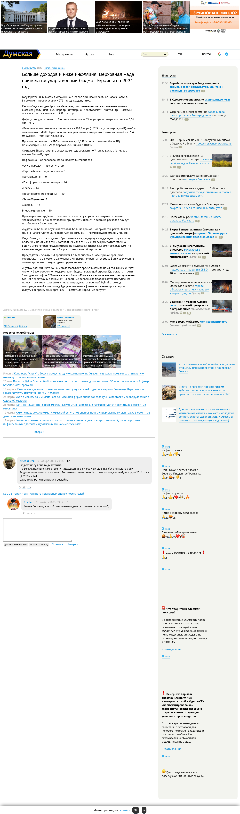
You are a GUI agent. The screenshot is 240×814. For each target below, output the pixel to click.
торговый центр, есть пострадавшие (190, 309)
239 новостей (63, 326)
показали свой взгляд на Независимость (191, 161)
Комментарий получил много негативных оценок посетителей (43, 493)
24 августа (169, 132)
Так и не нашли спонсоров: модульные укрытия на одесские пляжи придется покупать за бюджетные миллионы (74, 406)
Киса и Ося (27, 461)
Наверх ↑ (38, 432)
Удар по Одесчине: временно (189, 112)
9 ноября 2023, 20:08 (51, 461)
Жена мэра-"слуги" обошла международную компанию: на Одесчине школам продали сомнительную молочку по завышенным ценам (73, 375)
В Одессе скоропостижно (187, 99)
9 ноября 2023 (29, 67)
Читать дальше (171, 649)
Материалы (64, 54)
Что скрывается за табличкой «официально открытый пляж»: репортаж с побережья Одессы (207, 367)
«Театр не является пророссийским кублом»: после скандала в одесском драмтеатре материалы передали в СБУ (204, 390)
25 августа (169, 75)
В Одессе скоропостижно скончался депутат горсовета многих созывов (68, 30)
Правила (57, 544)
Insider (28, 502)
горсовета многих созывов (188, 103)
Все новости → (171, 334)
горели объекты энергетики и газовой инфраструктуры (189, 289)
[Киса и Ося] (9, 468)
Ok (135, 810)
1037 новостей (11, 326)
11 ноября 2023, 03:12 (49, 502)
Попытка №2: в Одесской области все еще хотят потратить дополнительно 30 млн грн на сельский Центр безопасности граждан (76, 383)
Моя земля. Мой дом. (185, 321)
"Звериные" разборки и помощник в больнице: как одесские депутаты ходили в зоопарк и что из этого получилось (20, 359)
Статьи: (168, 356)
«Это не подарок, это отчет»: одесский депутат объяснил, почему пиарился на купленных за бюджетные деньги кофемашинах (76, 414)
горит (174, 305)
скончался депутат (217, 99)
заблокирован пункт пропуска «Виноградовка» (198, 113)
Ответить (25, 486)
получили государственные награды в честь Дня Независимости (200, 193)
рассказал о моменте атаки (185, 251)
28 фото (23, 326)
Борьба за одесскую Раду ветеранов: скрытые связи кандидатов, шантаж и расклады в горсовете (22, 28)
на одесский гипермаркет (189, 255)
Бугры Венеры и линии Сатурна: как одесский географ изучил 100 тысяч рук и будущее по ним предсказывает (165, 28)
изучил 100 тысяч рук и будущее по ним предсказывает (199, 235)
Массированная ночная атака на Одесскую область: (191, 284)
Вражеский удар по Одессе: (189, 302)
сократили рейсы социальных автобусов (196, 208)
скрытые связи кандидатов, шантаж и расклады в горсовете (197, 88)
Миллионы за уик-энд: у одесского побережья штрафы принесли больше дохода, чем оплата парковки (100, 360)
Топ (111, 54)
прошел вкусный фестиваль (214, 143)
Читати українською (54, 67)
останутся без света (197, 179)
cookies (125, 810)
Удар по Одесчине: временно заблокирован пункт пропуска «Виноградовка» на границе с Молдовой (113, 26)
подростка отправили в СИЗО (189, 269)
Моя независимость (213, 321)
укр (180, 54)
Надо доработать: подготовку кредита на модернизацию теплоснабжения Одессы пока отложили (61, 360)
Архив (89, 54)
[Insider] (13, 509)
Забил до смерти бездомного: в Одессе (195, 266)
